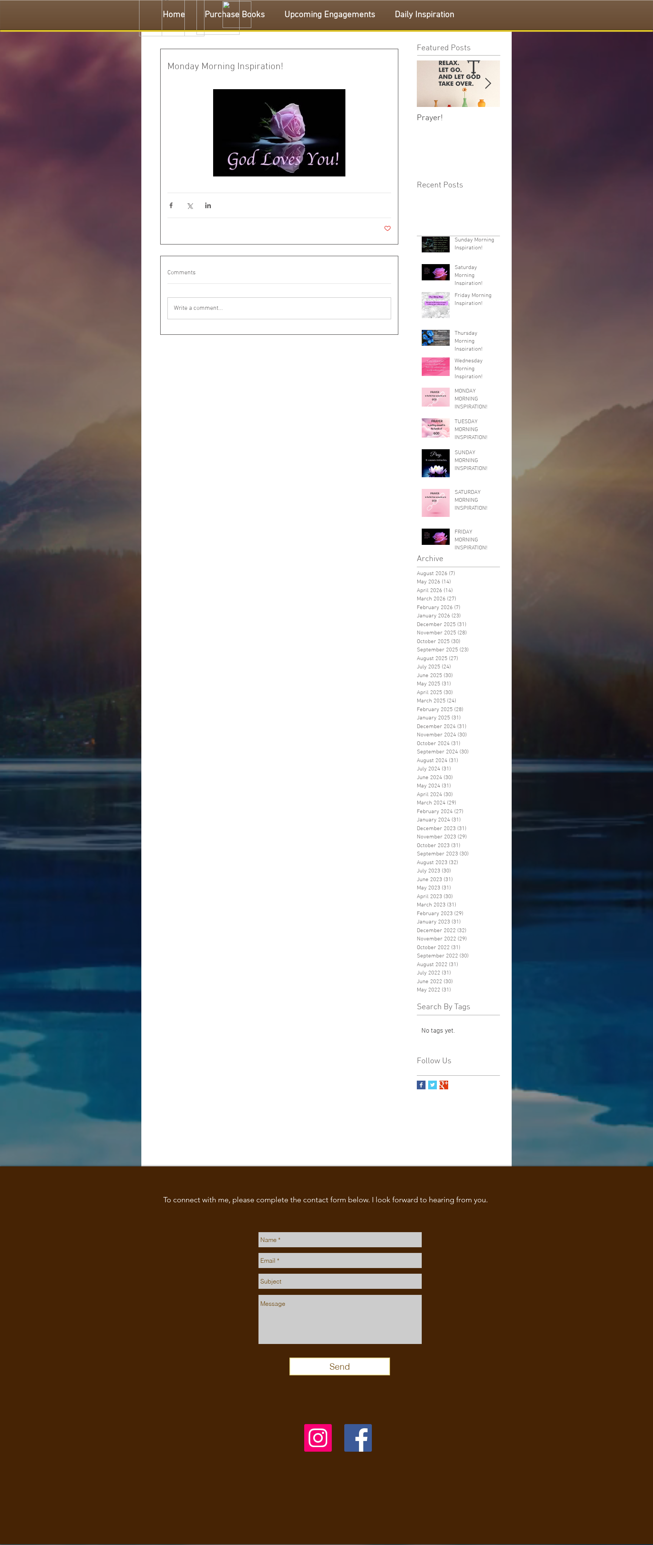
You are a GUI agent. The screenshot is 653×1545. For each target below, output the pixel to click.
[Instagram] (318, 1438)
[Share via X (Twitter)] (189, 205)
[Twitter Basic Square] (432, 1085)
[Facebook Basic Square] (421, 1085)
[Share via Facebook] (171, 205)
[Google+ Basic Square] (443, 1085)
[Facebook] (358, 1438)
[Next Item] (487, 84)
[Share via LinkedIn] (208, 205)
